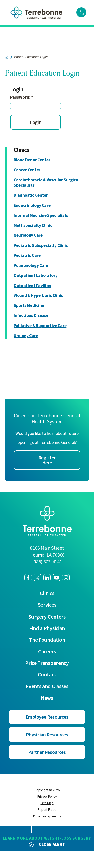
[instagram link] (66, 577)
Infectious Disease (31, 315)
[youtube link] (56, 577)
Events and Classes (47, 686)
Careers (47, 652)
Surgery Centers (46, 617)
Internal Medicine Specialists (41, 215)
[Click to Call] (81, 12)
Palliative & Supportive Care (40, 326)
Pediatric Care (27, 255)
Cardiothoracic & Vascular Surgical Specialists (46, 183)
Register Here (47, 460)
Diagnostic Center (31, 195)
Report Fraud (47, 810)
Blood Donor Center (32, 160)
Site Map (47, 803)
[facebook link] (28, 577)
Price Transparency (47, 663)
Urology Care (26, 336)
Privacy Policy (47, 796)
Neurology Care (28, 235)
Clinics (21, 150)
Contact (47, 675)
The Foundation (47, 640)
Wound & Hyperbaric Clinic (38, 295)
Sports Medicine (29, 305)
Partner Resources (47, 752)
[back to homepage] (7, 57)
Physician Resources (47, 734)
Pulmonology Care (31, 265)
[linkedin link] (47, 577)
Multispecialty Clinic (33, 225)
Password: (21, 97)
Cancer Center (27, 170)
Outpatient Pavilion (32, 286)
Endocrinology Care (32, 205)
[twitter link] (37, 577)
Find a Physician (47, 628)
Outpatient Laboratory (35, 275)
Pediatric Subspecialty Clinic (41, 245)
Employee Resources (47, 717)
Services (47, 605)
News (47, 698)
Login (35, 122)
